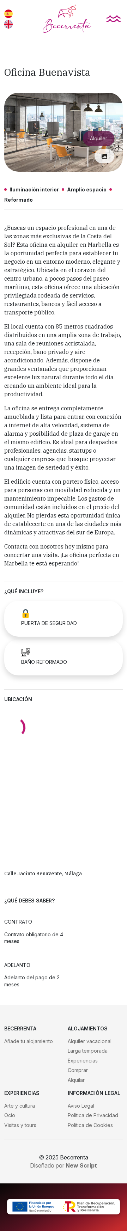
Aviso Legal (81, 1106)
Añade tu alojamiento (28, 1041)
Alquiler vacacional (89, 1041)
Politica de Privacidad (93, 1115)
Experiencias (83, 1061)
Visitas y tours (20, 1125)
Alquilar (76, 1080)
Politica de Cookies (90, 1125)
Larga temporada (88, 1051)
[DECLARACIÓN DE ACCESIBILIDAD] (63, 1207)
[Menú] (113, 19)
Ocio (9, 1115)
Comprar (78, 1070)
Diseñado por (63, 1165)
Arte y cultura (19, 1106)
